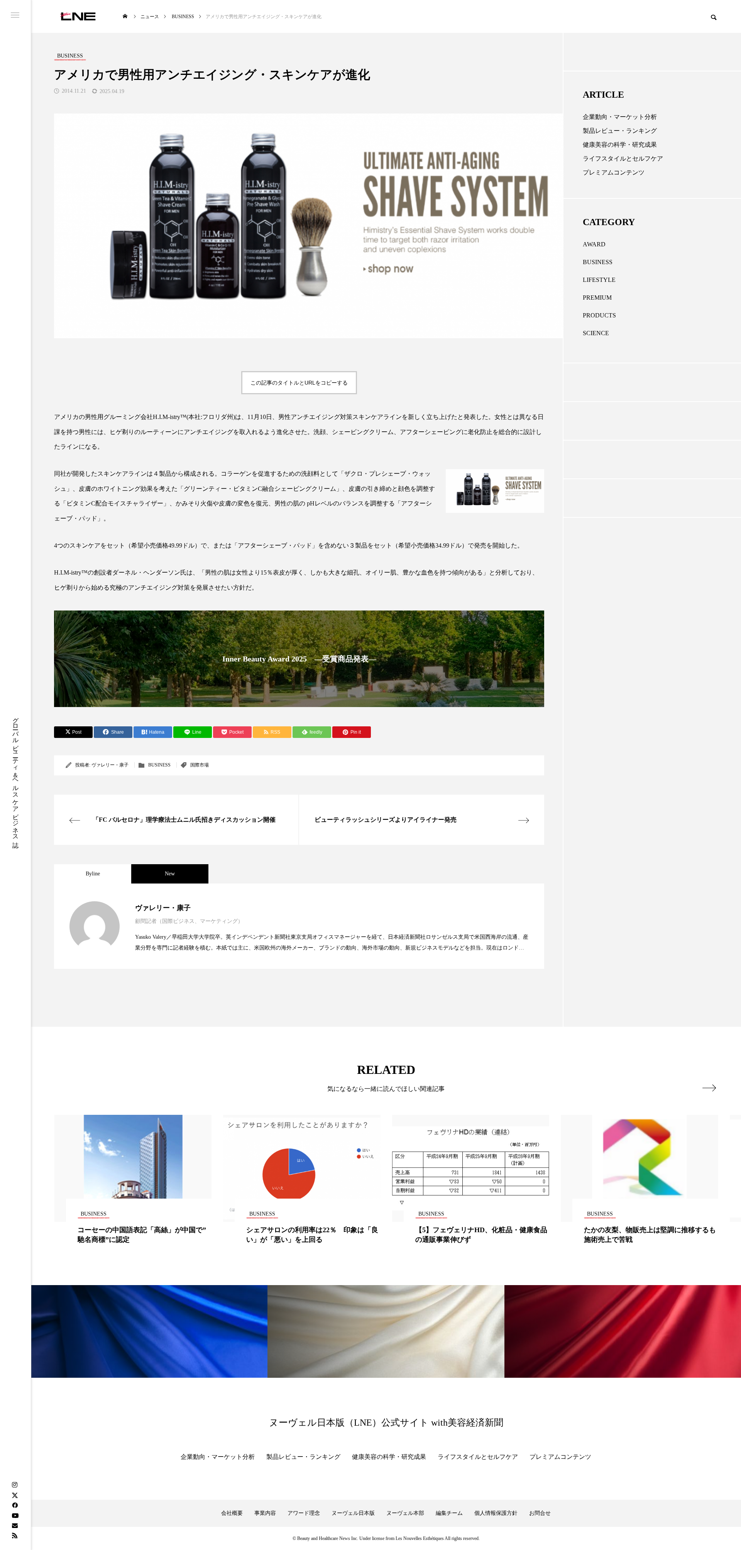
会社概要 (232, 1513)
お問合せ (540, 1513)
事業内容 (265, 1513)
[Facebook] (15, 1505)
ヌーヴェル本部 (405, 1513)
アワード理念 (304, 1513)
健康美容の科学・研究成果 (620, 144)
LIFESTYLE (599, 279)
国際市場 (199, 765)
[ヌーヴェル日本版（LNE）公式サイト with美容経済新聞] (78, 16)
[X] (15, 1495)
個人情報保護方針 (496, 1513)
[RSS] (15, 1535)
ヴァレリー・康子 (110, 765)
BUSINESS (159, 765)
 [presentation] (709, 1087)
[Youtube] (15, 1515)
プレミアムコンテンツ (614, 172)
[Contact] (15, 1525)
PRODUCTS (599, 315)
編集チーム (449, 1513)
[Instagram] (15, 1485)
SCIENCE (596, 333)
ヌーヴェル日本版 (353, 1513)
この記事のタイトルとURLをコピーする (299, 383)
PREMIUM (597, 297)
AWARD (594, 244)
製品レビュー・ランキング (620, 130)
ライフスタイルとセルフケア (623, 158)
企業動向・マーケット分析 (620, 117)
